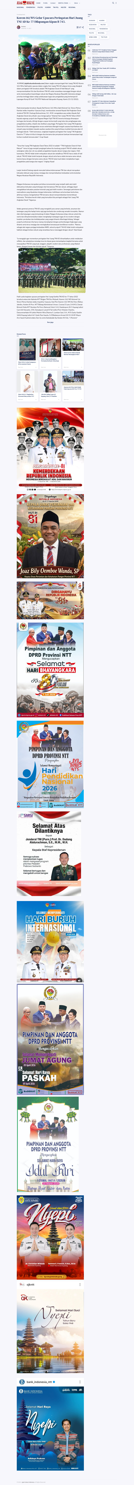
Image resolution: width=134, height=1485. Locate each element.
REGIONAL (72, 7)
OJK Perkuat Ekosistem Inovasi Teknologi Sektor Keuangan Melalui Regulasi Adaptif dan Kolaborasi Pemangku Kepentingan (104, 60)
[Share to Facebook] (77, 27)
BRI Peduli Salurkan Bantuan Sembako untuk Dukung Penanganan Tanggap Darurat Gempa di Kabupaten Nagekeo (103, 86)
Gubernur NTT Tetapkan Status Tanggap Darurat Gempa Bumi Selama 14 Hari (104, 51)
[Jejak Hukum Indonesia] (26, 2)
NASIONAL (20, 7)
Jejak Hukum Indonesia (28, 1482)
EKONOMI (92, 20)
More (76, 3)
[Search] (113, 2)
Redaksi (23, 26)
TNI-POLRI (104, 37)
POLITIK (40, 7)
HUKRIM (48, 7)
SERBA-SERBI (93, 37)
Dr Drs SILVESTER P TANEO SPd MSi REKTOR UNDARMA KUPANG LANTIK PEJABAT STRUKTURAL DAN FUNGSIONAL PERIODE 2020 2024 (103, 113)
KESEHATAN (92, 24)
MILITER (63, 7)
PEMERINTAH (30, 7)
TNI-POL (55, 7)
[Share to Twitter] (80, 27)
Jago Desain (54, 1482)
